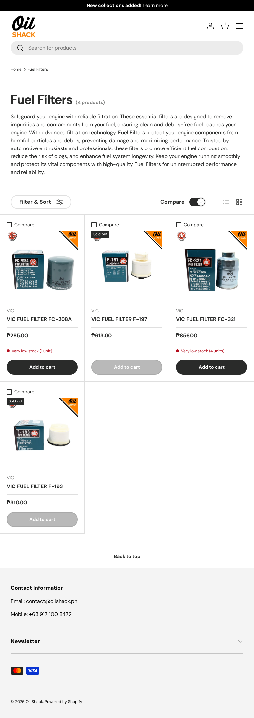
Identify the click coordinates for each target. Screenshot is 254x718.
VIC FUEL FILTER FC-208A (39, 319)
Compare (172, 201)
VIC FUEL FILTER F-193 (35, 486)
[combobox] (127, 48)
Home (16, 69)
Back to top (127, 556)
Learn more (155, 5)
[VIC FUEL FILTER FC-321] (211, 266)
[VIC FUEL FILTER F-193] (42, 433)
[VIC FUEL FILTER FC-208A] (42, 266)
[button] (225, 26)
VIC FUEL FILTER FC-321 (206, 319)
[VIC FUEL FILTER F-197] (126, 266)
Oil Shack (34, 701)
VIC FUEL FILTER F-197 (119, 319)
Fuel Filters (38, 69)
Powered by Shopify (63, 701)
